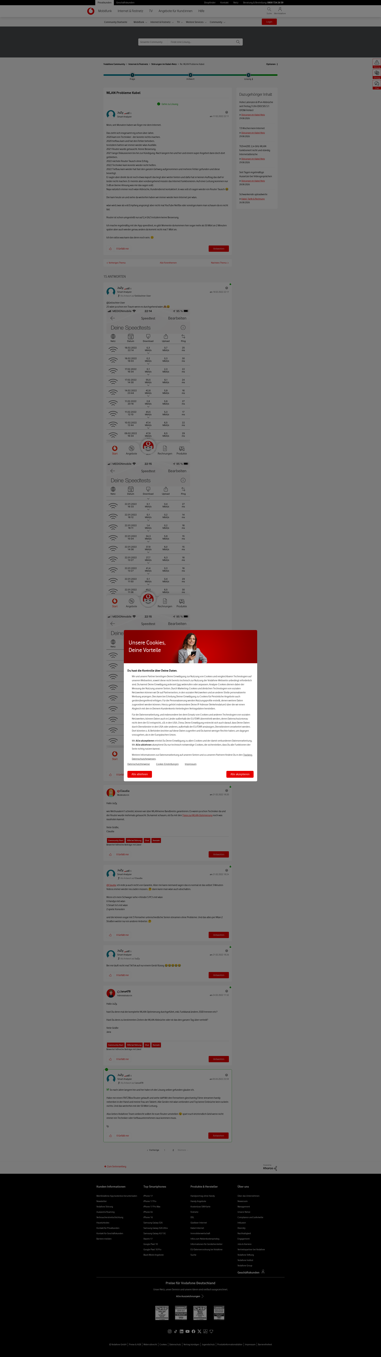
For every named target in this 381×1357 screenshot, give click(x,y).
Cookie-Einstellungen (167, 764)
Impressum (190, 764)
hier (179, 684)
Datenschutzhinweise (138, 764)
